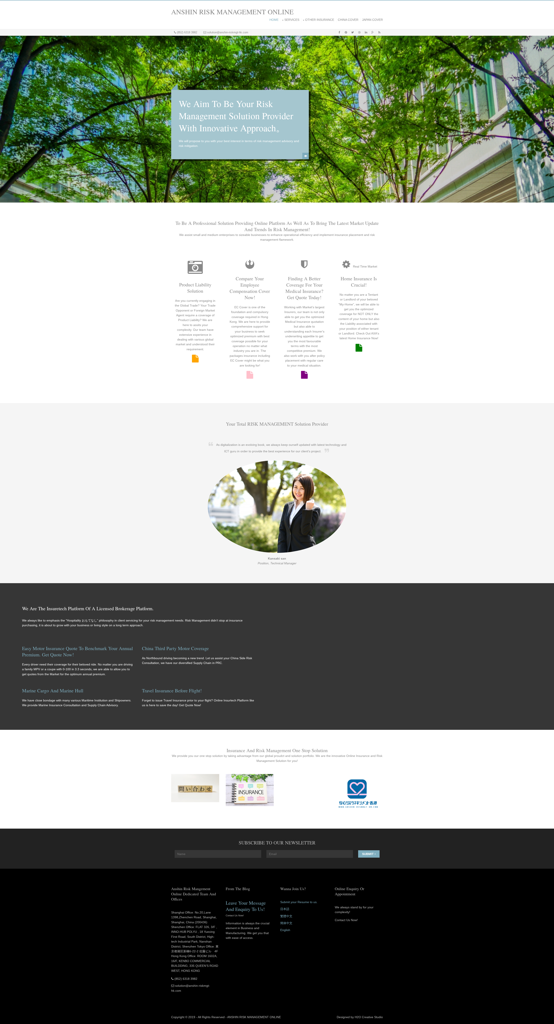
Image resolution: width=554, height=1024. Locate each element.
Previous (6, 119)
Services (291, 19)
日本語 (284, 909)
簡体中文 (286, 923)
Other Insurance (319, 19)
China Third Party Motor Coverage (175, 648)
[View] (305, 156)
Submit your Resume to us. (298, 902)
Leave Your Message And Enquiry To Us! (246, 906)
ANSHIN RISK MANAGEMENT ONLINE (232, 11)
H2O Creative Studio (369, 1017)
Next (547, 119)
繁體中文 (286, 916)
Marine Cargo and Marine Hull (52, 690)
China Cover (348, 19)
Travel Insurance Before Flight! (172, 690)
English (285, 930)
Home (274, 19)
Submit (368, 854)
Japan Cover (372, 19)
